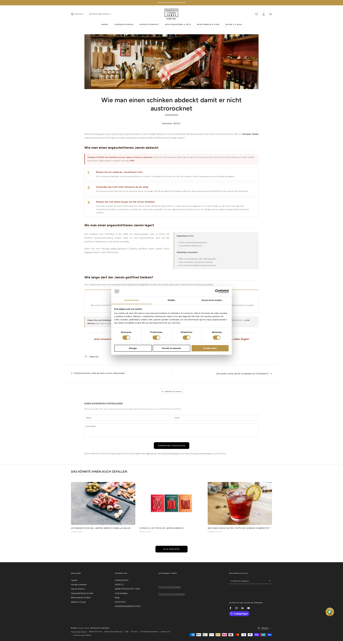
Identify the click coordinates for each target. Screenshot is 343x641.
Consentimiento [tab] (131, 300)
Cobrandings (121, 593)
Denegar (133, 348)
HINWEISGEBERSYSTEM (128, 606)
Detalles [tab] (171, 300)
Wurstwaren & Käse (81, 597)
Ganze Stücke (78, 588)
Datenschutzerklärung (113, 632)
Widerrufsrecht (95, 632)
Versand (134, 632)
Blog (117, 597)
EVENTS (119, 584)
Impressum (165, 632)
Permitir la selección (171, 348)
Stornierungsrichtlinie (82, 635)
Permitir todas (210, 348)
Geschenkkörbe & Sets (82, 593)
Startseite (167, 123)
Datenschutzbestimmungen (198, 453)
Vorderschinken (79, 584)
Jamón (74, 580)
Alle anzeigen (171, 549)
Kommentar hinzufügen (171, 446)
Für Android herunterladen (172, 594)
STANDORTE (121, 580)
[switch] (156, 337)
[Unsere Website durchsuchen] (256, 14)
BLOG (177, 123)
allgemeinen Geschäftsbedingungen (163, 453)
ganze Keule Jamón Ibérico (112, 134)
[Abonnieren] (270, 581)
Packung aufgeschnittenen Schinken (119, 248)
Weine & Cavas (78, 602)
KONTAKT (120, 602)
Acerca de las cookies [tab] (211, 300)
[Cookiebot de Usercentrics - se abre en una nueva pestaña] (217, 291)
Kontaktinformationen (149, 632)
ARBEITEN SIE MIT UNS (127, 588)
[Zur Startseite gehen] (171, 14)
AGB (126, 632)
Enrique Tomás (84, 628)
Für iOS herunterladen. (170, 586)
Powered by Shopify (78, 632)
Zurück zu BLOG (173, 392)
